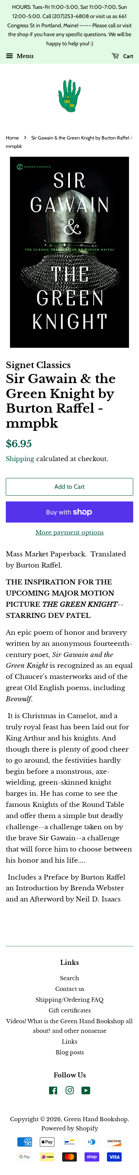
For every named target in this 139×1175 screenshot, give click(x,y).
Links (69, 1041)
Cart (127, 56)
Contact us (69, 989)
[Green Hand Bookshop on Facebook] (53, 1092)
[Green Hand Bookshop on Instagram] (69, 1092)
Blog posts (70, 1052)
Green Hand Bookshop (96, 1119)
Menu (24, 56)
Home (12, 138)
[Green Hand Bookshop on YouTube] (85, 1092)
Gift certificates (70, 1010)
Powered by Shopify (69, 1128)
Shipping (20, 459)
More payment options (70, 532)
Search (69, 978)
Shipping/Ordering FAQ (69, 999)
